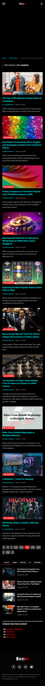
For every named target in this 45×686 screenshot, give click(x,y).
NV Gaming (9, 137)
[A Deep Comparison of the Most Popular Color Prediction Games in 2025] (22, 176)
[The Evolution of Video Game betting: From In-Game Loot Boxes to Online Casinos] (22, 365)
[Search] (41, 3)
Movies (23, 562)
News (15, 562)
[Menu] (3, 3)
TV (30, 562)
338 (8, 552)
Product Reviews (14, 629)
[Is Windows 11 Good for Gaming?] (22, 464)
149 (33, 547)
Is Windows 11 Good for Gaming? (18, 479)
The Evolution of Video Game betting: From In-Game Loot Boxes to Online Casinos (20, 383)
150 (38, 547)
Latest (7, 562)
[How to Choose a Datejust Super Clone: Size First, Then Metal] (8, 584)
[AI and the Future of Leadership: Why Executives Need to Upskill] (8, 597)
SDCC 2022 (10, 637)
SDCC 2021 (10, 634)
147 (21, 547)
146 (16, 547)
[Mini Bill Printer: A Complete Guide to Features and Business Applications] (8, 609)
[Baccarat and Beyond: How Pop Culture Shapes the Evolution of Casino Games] (22, 319)
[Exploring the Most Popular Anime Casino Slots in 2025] (22, 272)
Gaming (7, 94)
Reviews (37, 562)
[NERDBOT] (22, 3)
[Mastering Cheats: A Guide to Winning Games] (22, 508)
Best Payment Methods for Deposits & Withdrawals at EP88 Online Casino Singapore (20, 241)
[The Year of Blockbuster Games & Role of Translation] (22, 83)
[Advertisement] (22, 32)
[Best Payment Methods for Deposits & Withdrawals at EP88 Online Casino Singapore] (22, 223)
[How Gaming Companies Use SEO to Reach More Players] (8, 572)
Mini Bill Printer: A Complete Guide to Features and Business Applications (29, 609)
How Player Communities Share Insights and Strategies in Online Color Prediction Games (22, 145)
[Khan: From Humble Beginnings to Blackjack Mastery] (22, 417)
